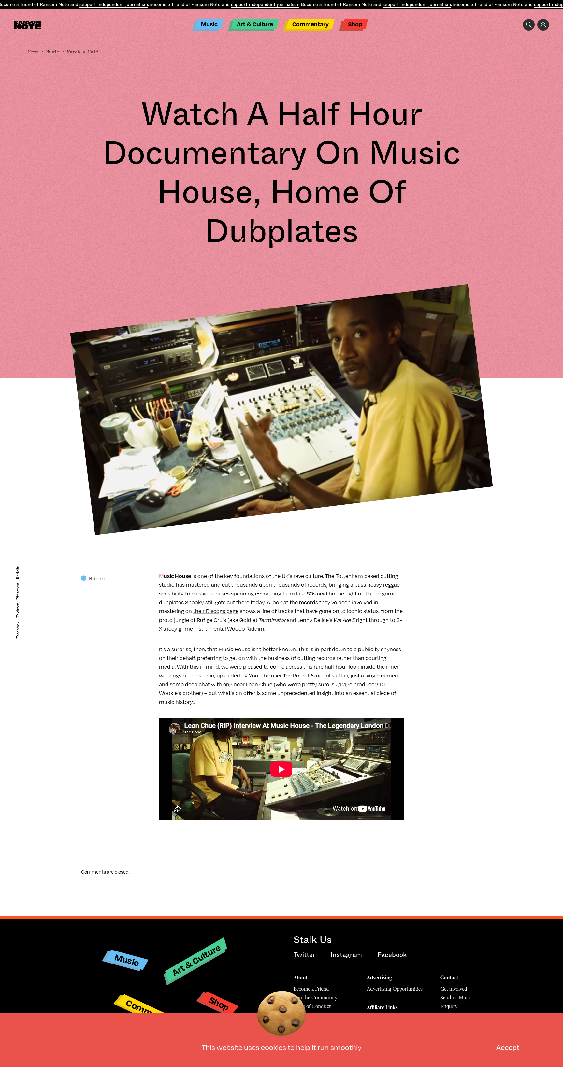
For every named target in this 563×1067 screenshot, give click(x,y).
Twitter (18, 611)
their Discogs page (215, 611)
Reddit (18, 572)
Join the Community (315, 997)
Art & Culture (255, 24)
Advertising (379, 977)
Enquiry (448, 1006)
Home (33, 52)
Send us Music (456, 997)
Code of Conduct (312, 1006)
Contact (449, 977)
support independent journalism (113, 4)
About (301, 977)
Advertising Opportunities (395, 989)
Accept (507, 1047)
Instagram (346, 955)
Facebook (18, 630)
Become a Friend (311, 989)
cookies (273, 1047)
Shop (355, 24)
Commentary (310, 24)
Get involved (453, 989)
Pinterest (18, 591)
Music (209, 24)
